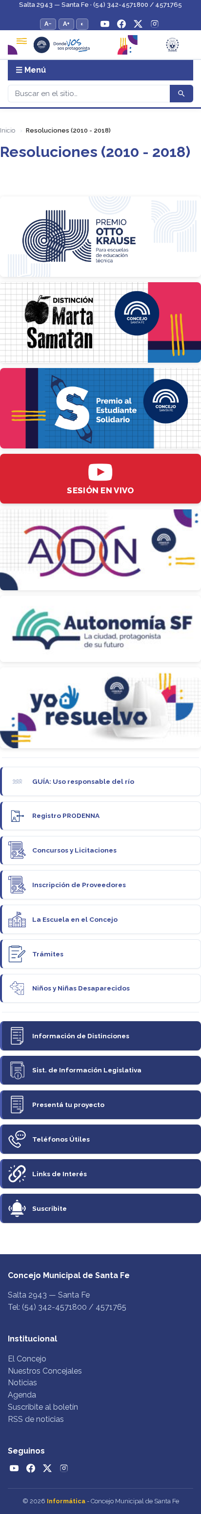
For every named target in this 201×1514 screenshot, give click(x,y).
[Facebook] (121, 24)
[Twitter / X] (138, 24)
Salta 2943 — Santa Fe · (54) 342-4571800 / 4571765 (100, 4)
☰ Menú (31, 70)
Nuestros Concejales (45, 1371)
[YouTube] (105, 24)
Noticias (22, 1382)
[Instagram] (154, 24)
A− (48, 23)
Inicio (7, 130)
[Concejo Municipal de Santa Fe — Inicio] (100, 45)
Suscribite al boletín (43, 1407)
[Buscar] (181, 93)
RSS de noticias (36, 1419)
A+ (66, 23)
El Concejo (27, 1358)
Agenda (22, 1394)
